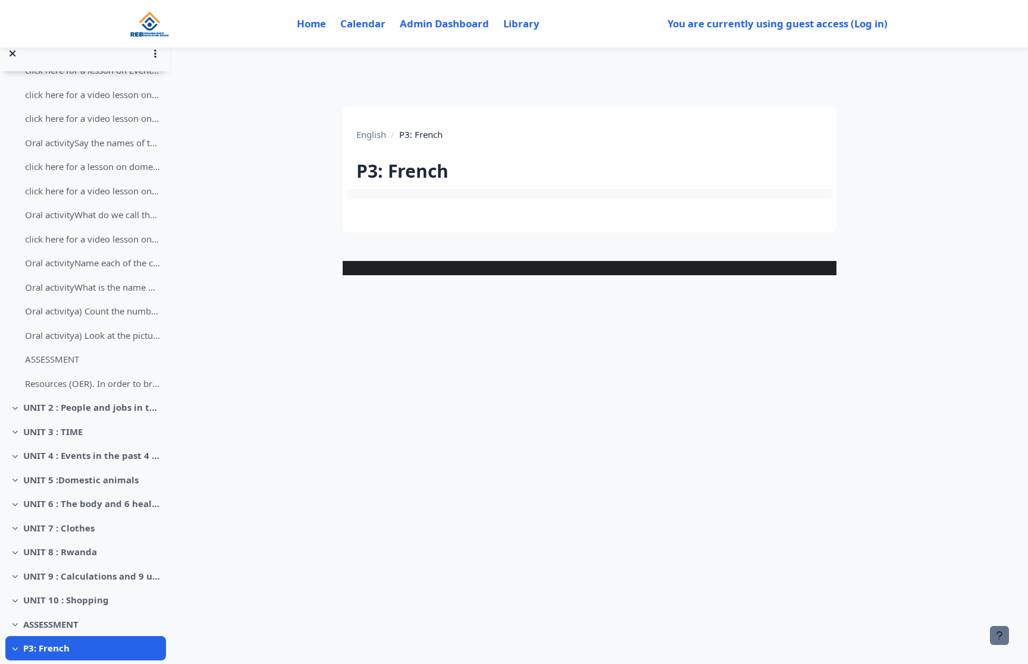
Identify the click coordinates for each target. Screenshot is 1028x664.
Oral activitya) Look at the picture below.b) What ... (92, 335)
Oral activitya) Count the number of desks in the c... (92, 311)
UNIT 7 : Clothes (59, 528)
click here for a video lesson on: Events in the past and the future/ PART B (92, 118)
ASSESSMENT (52, 359)
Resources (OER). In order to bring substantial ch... (92, 383)
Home (311, 23)
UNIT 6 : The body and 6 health (92, 503)
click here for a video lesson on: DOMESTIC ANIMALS (92, 191)
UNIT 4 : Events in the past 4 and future (92, 455)
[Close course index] (12, 53)
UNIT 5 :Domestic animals (81, 480)
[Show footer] (999, 635)
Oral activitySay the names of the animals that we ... (92, 143)
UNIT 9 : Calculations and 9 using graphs (92, 576)
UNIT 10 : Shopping (66, 600)
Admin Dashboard (444, 23)
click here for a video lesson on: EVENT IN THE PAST (92, 94)
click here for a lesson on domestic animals (92, 166)
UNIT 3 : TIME (53, 432)
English (371, 134)
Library (521, 23)
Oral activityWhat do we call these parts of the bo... (92, 215)
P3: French (46, 648)
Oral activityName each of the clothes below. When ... (92, 263)
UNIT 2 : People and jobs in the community (92, 407)
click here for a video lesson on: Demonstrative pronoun (92, 239)
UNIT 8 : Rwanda (60, 552)
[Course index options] (155, 53)
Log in (869, 23)
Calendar (363, 23)
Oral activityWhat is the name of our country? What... (92, 287)
